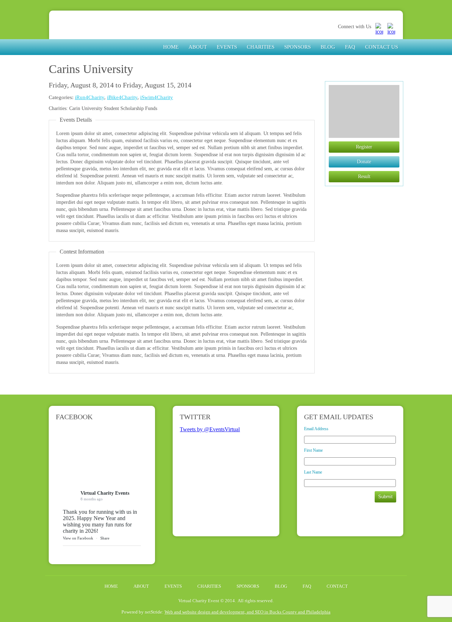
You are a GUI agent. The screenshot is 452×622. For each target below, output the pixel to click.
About (198, 47)
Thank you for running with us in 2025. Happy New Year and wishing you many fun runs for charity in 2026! (100, 521)
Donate (364, 161)
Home (171, 47)
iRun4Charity (89, 97)
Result (364, 176)
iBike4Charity (122, 97)
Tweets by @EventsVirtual (210, 429)
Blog (328, 47)
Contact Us (381, 47)
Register (364, 147)
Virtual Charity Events (102, 33)
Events (227, 47)
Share (104, 538)
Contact (337, 586)
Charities (260, 47)
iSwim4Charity (156, 97)
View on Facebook (78, 538)
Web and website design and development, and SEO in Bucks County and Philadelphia (248, 612)
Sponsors (297, 47)
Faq (350, 47)
